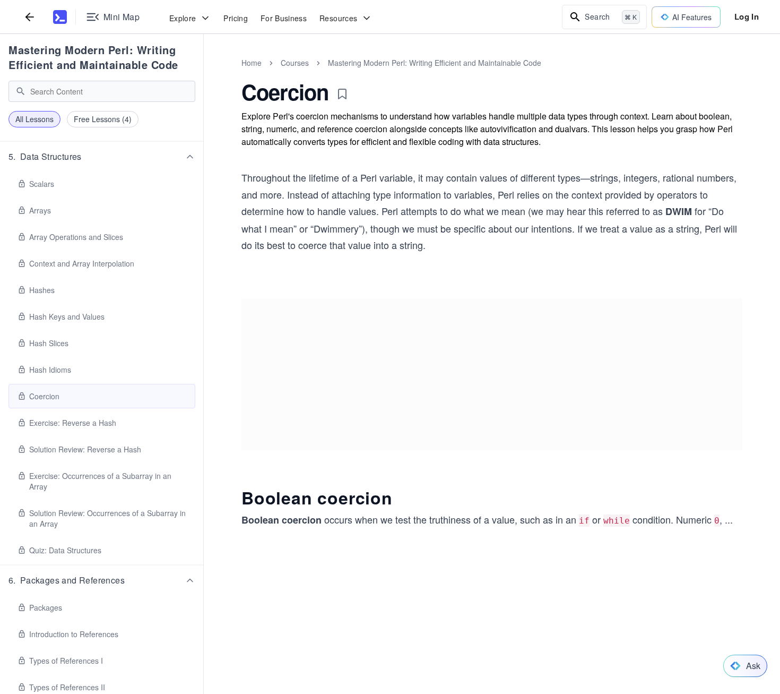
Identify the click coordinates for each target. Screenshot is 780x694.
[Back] (29, 16)
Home (251, 62)
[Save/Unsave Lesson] (342, 93)
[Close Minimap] (203, 74)
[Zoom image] (492, 370)
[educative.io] (60, 17)
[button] (102, 157)
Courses (295, 62)
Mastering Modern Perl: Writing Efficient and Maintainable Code (93, 57)
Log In (746, 16)
